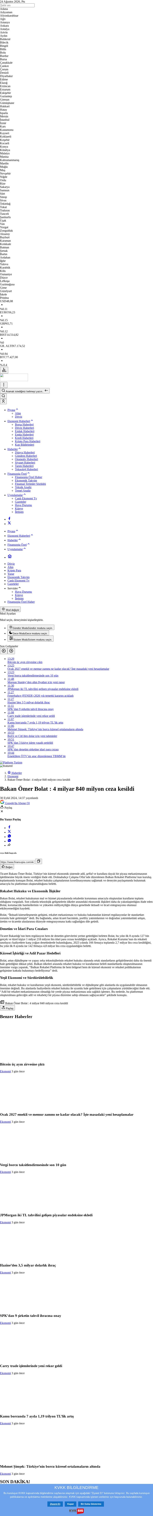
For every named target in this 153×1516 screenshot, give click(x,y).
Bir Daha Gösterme (91, 1504)
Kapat (70, 1504)
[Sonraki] (11, 651)
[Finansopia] (14, 380)
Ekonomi (5, 1071)
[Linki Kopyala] (38, 861)
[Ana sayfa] (9, 557)
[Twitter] (9, 523)
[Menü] (4, 370)
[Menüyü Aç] (3, 385)
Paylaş (9, 1008)
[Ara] (3, 396)
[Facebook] (9, 519)
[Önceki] (3, 651)
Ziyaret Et (55, 1504)
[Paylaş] (9, 845)
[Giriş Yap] (3, 401)
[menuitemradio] (30, 627)
